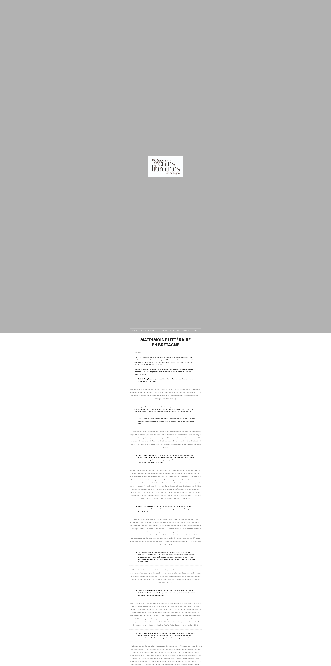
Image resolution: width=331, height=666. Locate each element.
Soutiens (186, 331)
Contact (196, 331)
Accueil (134, 331)
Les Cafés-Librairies (147, 331)
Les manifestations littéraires (169, 331)
